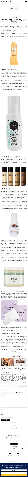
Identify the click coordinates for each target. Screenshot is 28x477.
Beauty (17, 17)
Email (2, 414)
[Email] (10, 1)
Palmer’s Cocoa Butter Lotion (13, 201)
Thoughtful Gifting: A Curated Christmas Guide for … (20, 368)
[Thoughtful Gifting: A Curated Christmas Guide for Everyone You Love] (20, 362)
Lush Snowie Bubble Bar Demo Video (6, 384)
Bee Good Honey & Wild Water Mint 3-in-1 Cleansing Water (14, 72)
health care (23, 375)
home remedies (4, 376)
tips (7, 379)
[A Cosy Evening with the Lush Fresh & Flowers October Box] (7, 362)
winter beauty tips (20, 379)
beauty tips (12, 374)
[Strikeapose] (14, 8)
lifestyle (13, 376)
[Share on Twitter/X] (6, 372)
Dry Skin (9, 375)
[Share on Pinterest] (8, 372)
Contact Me (14, 425)
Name (2, 409)
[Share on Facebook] (5, 372)
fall (16, 375)
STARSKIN (21, 291)
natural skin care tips (10, 377)
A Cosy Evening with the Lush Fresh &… (7, 368)
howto (9, 376)
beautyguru (18, 374)
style (5, 379)
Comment (3, 395)
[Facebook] (8, 1)
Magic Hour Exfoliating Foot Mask (10, 291)
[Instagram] (3, 1)
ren (16, 377)
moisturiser (18, 376)
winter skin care (4, 380)
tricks (10, 379)
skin (23, 377)
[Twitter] (1, 1)
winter (13, 379)
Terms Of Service (14, 428)
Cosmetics (3, 375)
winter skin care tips (13, 380)
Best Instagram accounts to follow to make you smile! (20, 384)
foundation (25, 162)
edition (13, 375)
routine (19, 377)
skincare (21, 378)
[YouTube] (6, 1)
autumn (4, 374)
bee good (23, 374)
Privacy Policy (14, 427)
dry (6, 375)
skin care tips (15, 378)
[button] (26, 1)
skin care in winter (7, 378)
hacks (19, 375)
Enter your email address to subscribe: (14, 437)
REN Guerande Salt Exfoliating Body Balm (9, 257)
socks (19, 294)
